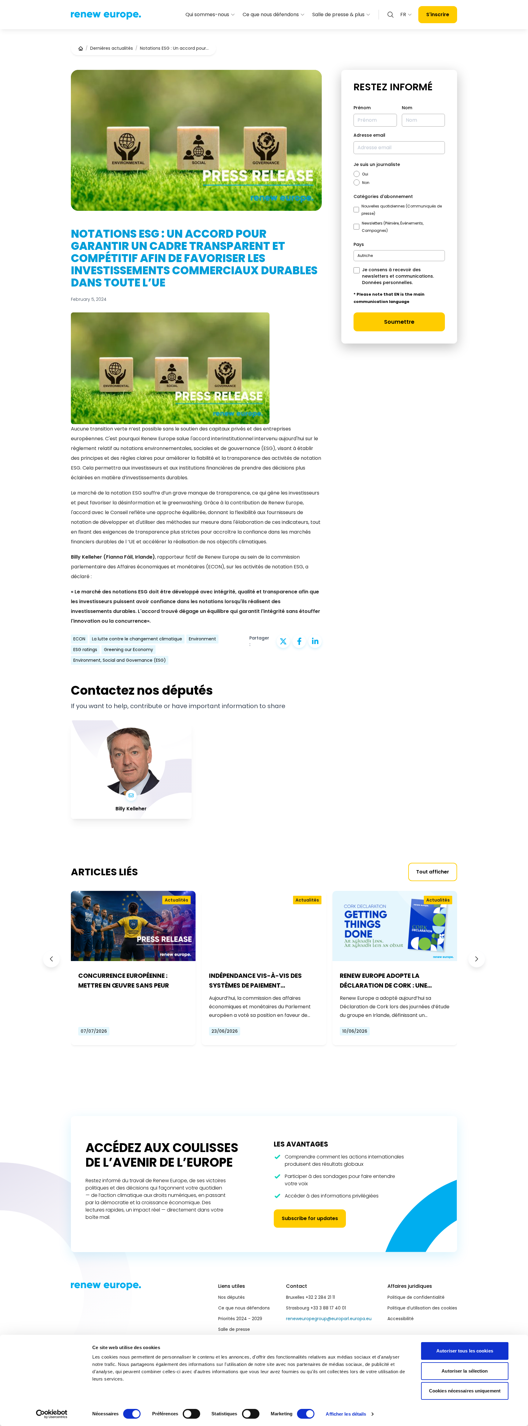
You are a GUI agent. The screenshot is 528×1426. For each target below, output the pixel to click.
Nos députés (231, 1297)
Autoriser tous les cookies (464, 1350)
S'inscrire (437, 14)
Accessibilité (400, 1319)
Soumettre (399, 322)
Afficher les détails (346, 1414)
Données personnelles (387, 282)
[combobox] (399, 255)
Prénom (362, 108)
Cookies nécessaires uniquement (465, 1390)
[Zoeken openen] (390, 14)
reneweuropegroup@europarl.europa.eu (329, 1319)
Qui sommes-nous (207, 14)
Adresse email (369, 135)
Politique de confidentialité (416, 1297)
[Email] (131, 795)
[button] (51, 958)
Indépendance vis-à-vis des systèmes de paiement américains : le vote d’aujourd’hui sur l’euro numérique (255, 980)
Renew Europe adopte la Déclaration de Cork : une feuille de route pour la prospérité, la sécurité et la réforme (387, 980)
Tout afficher (432, 871)
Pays (359, 244)
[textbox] (365, 255)
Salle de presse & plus (338, 14)
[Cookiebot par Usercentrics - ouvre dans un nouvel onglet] (52, 1414)
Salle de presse (234, 1329)
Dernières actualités (111, 48)
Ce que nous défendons (271, 14)
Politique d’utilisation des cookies (422, 1308)
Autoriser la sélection (465, 1371)
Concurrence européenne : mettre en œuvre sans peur (123, 980)
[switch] (191, 1414)
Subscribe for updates (310, 1218)
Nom (407, 108)
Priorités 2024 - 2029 (240, 1319)
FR (403, 14)
